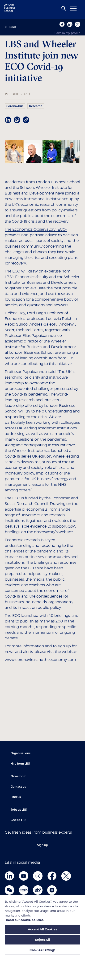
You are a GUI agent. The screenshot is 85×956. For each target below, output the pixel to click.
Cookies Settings (42, 950)
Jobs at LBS (19, 809)
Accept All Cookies (42, 929)
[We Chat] (9, 890)
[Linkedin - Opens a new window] (69, 24)
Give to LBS (18, 820)
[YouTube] (23, 876)
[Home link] (9, 9)
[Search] (63, 8)
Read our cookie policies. (25, 920)
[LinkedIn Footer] (9, 876)
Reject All (42, 939)
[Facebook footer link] (52, 876)
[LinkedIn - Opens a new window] (8, 120)
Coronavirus (14, 106)
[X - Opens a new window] (77, 24)
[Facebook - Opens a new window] (62, 24)
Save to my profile (67, 33)
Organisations (20, 753)
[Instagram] (37, 876)
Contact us (18, 786)
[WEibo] (37, 890)
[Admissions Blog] (52, 890)
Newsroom (18, 776)
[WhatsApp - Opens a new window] (17, 120)
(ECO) (61, 229)
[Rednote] (23, 890)
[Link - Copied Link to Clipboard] (26, 120)
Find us (16, 797)
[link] (42, 845)
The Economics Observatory (30, 229)
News (12, 27)
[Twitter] (66, 876)
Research (35, 106)
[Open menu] (73, 8)
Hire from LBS (20, 763)
